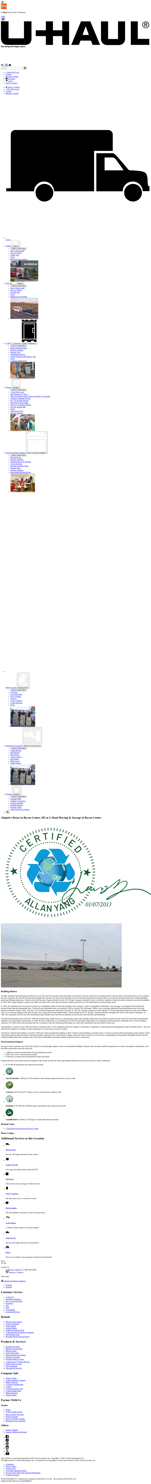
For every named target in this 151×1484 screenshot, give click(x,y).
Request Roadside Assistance (15, 1281)
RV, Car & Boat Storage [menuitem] (19, 401)
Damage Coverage (13, 1357)
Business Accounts (13, 1347)
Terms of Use (11, 1469)
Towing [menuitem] (9, 283)
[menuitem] (80, 253)
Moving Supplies (11, 1208)
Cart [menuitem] (10, 81)
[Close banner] (2, 2)
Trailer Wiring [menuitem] (15, 763)
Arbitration (10, 1464)
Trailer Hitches (11, 1223)
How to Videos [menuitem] (16, 290)
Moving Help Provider (15, 1415)
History (8, 1252)
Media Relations (12, 1393)
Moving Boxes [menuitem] (15, 458)
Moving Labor (23, 688)
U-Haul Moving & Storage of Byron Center (22, 1129)
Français (9, 1285)
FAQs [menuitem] (12, 295)
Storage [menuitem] (9, 387)
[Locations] (10, 65)
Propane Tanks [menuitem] (15, 807)
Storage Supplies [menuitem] (16, 413)
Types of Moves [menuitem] (16, 701)
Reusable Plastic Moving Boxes (17, 1337)
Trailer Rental (11, 1326)
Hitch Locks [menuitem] (15, 761)
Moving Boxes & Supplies (15, 1355)
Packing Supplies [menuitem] (16, 460)
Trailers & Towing (12, 1165)
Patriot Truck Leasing (14, 1364)
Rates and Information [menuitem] (18, 348)
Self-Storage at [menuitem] (18, 394)
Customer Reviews (13, 1312)
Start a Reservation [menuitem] (17, 251)
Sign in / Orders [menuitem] (13, 87)
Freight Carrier (14, 1412)
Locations (12, 1475)
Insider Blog (13, 1391)
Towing (19, 283)
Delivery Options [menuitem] (16, 350)
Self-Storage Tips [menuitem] (16, 411)
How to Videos (16, 253)
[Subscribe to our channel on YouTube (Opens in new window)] (7, 1454)
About (11, 1378)
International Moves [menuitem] (17, 354)
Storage (16, 387)
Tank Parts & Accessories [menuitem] (19, 809)
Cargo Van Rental (12, 1324)
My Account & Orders (14, 1301)
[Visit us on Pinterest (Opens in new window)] (7, 1445)
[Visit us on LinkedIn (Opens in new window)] (7, 1448)
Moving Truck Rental (14, 1322)
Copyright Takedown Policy (16, 1471)
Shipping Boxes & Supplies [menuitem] (20, 462)
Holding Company (16, 1380)
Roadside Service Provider (15, 1421)
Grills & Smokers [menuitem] (16, 803)
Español (9, 1287)
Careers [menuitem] (8, 74)
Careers (8, 1387)
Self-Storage (10, 1179)
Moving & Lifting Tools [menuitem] (19, 466)
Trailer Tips (14, 255)
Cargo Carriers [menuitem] (15, 757)
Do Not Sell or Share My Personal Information (23, 1473)
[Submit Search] (25, 68)
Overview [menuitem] (14, 692)
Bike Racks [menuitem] (14, 755)
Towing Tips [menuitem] (15, 292)
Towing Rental (11, 1328)
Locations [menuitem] (11, 79)
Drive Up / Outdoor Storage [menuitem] (20, 405)
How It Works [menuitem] (15, 697)
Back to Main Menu (19, 249)
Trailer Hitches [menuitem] (15, 751)
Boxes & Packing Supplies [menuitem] (16, 453)
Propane (16, 794)
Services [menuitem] (13, 699)
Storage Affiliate (12, 1430)
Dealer (8, 1410)
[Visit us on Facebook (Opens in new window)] (7, 1437)
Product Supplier (12, 1417)
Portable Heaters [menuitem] (16, 805)
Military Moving (12, 1382)
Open (3, 16)
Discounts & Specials (14, 1368)
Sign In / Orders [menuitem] (11, 83)
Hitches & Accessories (18, 259)
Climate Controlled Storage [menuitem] (20, 398)
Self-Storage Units (12, 1335)
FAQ (7, 1308)
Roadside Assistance (13, 1299)
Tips (7, 1306)
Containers (29, 343)
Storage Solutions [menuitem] (16, 470)
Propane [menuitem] (9, 794)
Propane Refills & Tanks (15, 1359)
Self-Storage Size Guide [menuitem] (19, 403)
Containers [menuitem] (13, 343)
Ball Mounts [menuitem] (15, 753)
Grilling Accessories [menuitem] (17, 801)
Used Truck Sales (12, 1353)
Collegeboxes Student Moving (17, 1362)
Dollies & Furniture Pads (15, 1330)
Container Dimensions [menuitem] (18, 361)
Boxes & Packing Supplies (36, 453)
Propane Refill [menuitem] (15, 799)
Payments (9, 1303)
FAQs (12, 257)
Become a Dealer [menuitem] (12, 77)
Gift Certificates (11, 1366)
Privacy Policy (11, 1466)
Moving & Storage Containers (20, 1332)
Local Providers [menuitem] (16, 694)
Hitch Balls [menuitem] (14, 759)
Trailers (9, 246)
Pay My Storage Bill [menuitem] (18, 407)
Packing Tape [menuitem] (15, 468)
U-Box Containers (12, 1194)
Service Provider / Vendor (15, 1419)
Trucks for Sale (11, 1238)
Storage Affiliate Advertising (16, 1432)
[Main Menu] (3, 19)
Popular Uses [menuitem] (15, 352)
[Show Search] (6, 65)
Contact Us (10, 1297)
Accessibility (10, 1310)
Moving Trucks (11, 1150)
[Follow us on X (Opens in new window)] (7, 1451)
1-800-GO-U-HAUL (14, 1270)
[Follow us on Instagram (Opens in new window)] (7, 1441)
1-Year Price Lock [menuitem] (12, 72)
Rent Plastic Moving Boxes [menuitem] (20, 472)
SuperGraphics (11, 1395)
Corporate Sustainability (15, 1385)
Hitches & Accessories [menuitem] (18, 297)
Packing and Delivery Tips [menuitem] (23, 357)
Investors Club (14, 1389)
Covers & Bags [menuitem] (16, 464)
